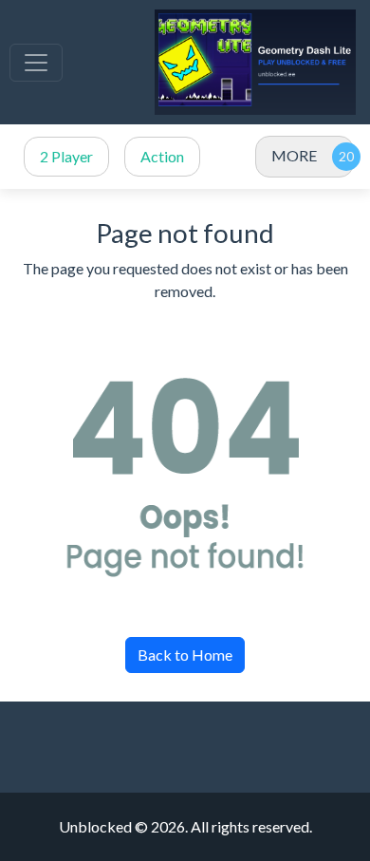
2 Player (66, 156)
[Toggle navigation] (36, 63)
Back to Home (185, 655)
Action (162, 156)
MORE (294, 155)
